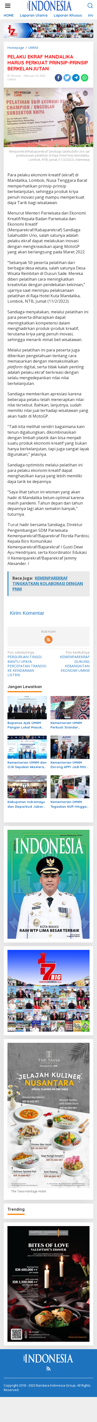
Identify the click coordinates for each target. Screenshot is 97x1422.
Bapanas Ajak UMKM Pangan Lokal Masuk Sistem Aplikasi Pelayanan (24, 725)
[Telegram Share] (76, 77)
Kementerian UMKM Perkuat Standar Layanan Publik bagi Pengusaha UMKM (67, 725)
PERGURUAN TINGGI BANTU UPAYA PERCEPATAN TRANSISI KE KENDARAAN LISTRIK (26, 663)
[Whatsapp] (84, 77)
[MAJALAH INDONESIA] (49, 5)
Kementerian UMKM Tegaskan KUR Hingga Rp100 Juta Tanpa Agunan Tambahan (68, 804)
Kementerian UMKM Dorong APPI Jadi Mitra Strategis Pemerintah (69, 764)
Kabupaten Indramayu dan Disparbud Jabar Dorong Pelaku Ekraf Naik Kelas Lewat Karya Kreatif (27, 804)
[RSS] (48, 640)
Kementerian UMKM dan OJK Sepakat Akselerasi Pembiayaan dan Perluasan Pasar (27, 764)
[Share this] (58, 77)
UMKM (11, 79)
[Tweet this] (67, 77)
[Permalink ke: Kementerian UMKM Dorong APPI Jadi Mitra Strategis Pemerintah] (70, 747)
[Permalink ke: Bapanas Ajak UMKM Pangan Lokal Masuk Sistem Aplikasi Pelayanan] (27, 707)
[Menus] (8, 5)
